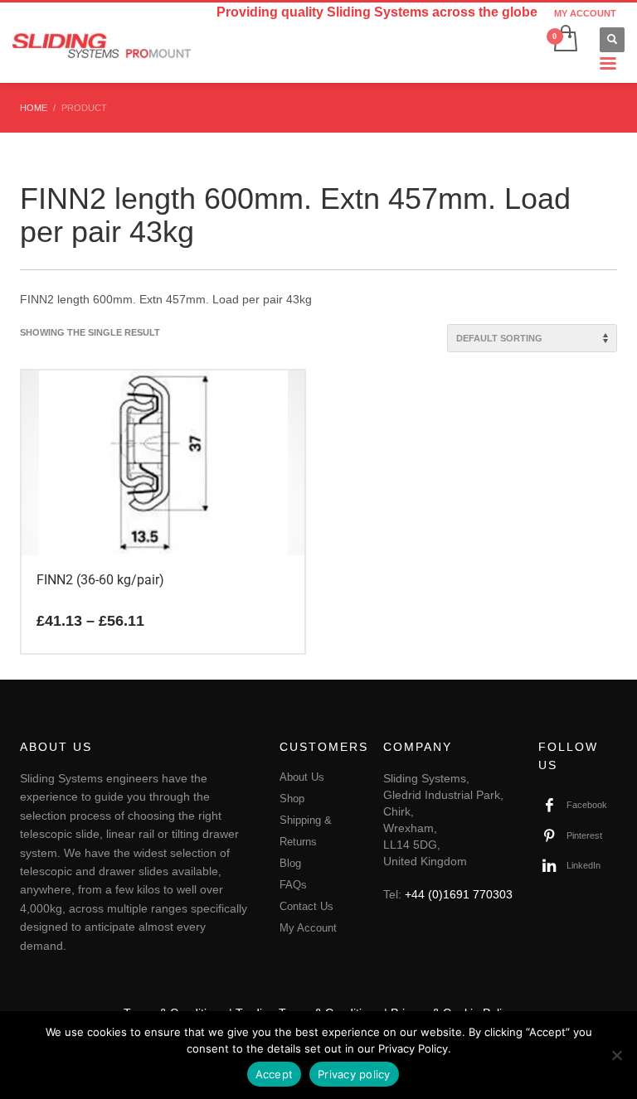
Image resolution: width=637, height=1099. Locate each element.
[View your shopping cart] (564, 39)
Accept (274, 1074)
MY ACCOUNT (585, 13)
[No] (616, 1055)
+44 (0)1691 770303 (459, 894)
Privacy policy (354, 1074)
